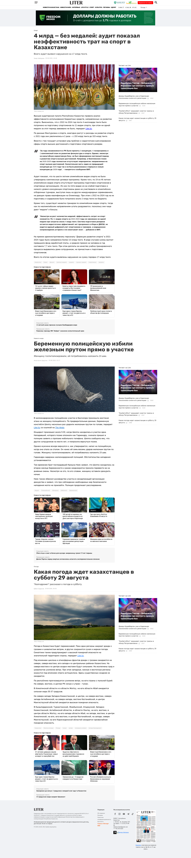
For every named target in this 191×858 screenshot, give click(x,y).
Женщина (55, 490)
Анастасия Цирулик (41, 360)
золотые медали (62, 262)
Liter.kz (89, 128)
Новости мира (65, 7)
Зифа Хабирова (39, 58)
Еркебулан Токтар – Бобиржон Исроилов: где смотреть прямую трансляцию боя (137, 85)
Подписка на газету (145, 2)
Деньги (52, 262)
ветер (71, 728)
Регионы (106, 7)
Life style (84, 7)
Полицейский (45, 490)
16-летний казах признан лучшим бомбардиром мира (56, 325)
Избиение (64, 490)
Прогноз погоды (48, 728)
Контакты (100, 821)
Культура (98, 7)
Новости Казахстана (51, 7)
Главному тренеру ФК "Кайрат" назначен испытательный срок (60, 331)
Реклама (100, 815)
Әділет (113, 7)
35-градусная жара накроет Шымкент (50, 797)
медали (71, 262)
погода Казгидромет (95, 728)
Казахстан (38, 262)
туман (64, 728)
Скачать (138, 845)
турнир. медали (81, 262)
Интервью (76, 7)
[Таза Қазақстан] (132, 2)
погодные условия (80, 728)
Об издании (101, 813)
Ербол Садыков (39, 588)
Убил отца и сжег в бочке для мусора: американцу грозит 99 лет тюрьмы (64, 553)
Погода (58, 728)
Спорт (91, 7)
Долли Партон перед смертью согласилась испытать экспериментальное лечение (68, 559)
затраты (101, 262)
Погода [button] (143, 7)
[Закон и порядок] (120, 2)
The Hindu (59, 427)
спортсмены (92, 262)
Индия (37, 490)
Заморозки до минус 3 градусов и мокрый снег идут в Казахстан (61, 791)
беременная (73, 490)
